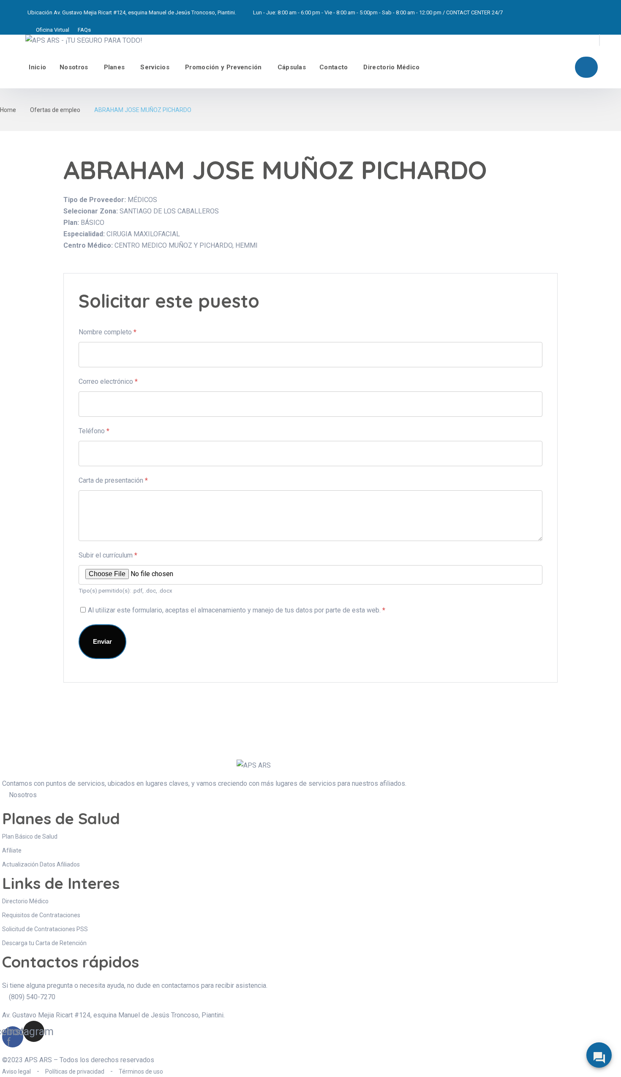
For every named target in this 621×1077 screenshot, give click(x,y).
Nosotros (74, 67)
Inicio (37, 67)
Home (8, 110)
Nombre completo (107, 332)
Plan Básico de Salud (29, 836)
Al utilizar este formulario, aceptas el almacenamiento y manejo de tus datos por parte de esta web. (236, 610)
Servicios (154, 67)
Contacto (333, 67)
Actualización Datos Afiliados (41, 864)
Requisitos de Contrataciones (41, 915)
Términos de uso (141, 1071)
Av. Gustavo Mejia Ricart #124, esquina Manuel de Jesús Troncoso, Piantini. (145, 12)
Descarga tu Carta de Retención (44, 943)
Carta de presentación (113, 480)
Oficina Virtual (52, 30)
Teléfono (94, 431)
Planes (114, 67)
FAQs (84, 30)
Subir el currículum (108, 555)
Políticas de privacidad (74, 1071)
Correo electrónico (108, 381)
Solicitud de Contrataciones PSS (45, 929)
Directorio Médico (391, 67)
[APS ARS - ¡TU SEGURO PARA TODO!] (83, 40)
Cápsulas (292, 67)
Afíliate (586, 67)
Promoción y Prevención (223, 67)
